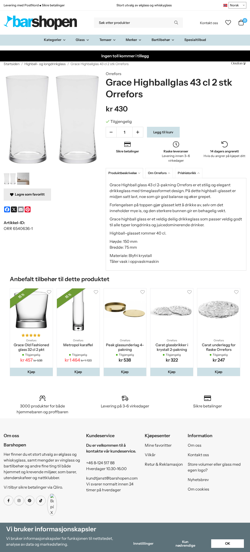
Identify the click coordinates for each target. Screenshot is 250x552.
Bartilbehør (161, 40)
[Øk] (137, 132)
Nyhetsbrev (198, 479)
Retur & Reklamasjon (164, 464)
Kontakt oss (209, 23)
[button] (31, 372)
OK (227, 543)
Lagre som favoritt (29, 194)
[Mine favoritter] (228, 23)
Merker (131, 40)
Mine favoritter (158, 445)
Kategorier (52, 40)
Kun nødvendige (185, 543)
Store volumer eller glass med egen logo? (214, 467)
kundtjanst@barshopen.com (112, 478)
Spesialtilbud (195, 40)
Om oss (194, 445)
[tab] (125, 173)
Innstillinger (143, 543)
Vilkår (150, 454)
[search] (176, 23)
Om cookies (198, 489)
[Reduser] (111, 132)
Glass (80, 40)
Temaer (105, 40)
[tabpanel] (176, 224)
